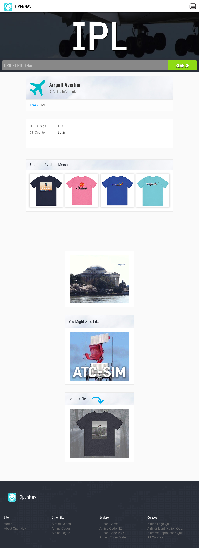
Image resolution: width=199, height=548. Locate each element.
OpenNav (27, 497)
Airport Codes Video (113, 537)
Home (8, 524)
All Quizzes (155, 537)
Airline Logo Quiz (159, 524)
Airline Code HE (111, 528)
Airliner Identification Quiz (165, 528)
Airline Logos (61, 533)
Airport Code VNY (112, 533)
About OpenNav (15, 528)
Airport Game (109, 524)
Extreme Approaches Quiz (165, 533)
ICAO (34, 105)
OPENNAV (22, 6)
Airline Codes (61, 528)
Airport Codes (61, 524)
